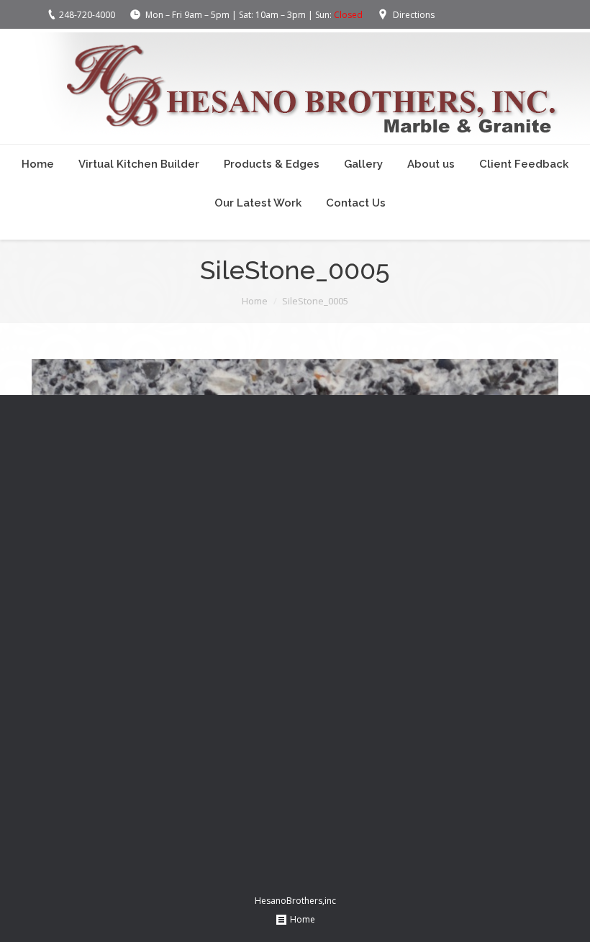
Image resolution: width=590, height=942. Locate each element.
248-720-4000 (87, 15)
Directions (414, 15)
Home (255, 300)
